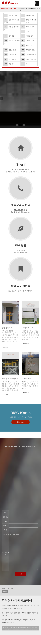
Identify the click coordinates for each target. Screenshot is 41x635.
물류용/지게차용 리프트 (11, 21)
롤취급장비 (10, 36)
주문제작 (10, 64)
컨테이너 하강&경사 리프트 (28, 21)
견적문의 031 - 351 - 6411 (9, 8)
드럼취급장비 (28, 41)
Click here (5, 347)
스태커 (26, 31)
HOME (3, 588)
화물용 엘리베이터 (11, 28)
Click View (20, 422)
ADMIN (5, 591)
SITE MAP (10, 588)
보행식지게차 (28, 27)
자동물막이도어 (29, 54)
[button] (1, 99)
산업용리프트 (11, 15)
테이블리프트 (28, 15)
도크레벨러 (10, 59)
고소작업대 (10, 54)
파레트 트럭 (28, 36)
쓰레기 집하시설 (29, 59)
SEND (20, 574)
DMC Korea (29, 64)
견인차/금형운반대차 (11, 42)
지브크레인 (27, 45)
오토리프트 (10, 50)
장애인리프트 (28, 50)
